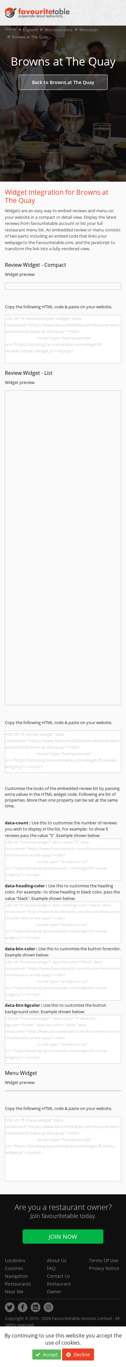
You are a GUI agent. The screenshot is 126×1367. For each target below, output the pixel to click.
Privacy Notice (104, 1268)
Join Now (63, 1236)
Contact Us (58, 1276)
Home (10, 29)
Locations (15, 1260)
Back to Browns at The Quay (63, 82)
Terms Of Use (103, 1260)
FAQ (51, 1268)
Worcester (88, 29)
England (30, 29)
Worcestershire (58, 29)
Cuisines (14, 1268)
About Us (57, 1260)
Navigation (16, 1276)
